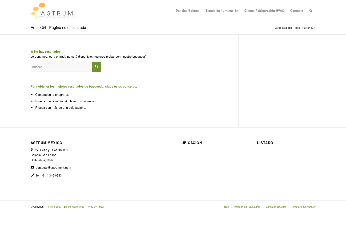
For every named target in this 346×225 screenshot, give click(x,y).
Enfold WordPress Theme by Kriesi (84, 206)
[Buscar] (310, 10)
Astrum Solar (54, 206)
